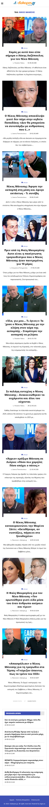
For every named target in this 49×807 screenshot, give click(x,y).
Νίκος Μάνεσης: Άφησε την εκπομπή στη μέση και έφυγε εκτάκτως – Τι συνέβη (24, 190)
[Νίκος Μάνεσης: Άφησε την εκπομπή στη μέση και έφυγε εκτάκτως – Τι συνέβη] (24, 166)
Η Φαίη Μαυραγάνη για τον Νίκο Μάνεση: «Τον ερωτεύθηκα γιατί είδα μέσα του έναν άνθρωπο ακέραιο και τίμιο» (24, 599)
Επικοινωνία (35, 800)
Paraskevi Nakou (19, 63)
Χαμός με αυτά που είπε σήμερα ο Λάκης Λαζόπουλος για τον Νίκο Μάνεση (24, 55)
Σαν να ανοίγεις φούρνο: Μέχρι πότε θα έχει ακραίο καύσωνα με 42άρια (22, 721)
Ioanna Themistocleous (19, 133)
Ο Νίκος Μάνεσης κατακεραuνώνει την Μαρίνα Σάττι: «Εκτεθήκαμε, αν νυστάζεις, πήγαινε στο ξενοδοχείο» (24, 529)
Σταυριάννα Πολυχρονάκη (19, 268)
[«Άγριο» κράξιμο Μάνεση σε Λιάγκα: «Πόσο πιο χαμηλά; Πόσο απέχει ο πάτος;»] (24, 438)
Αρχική (12, 800)
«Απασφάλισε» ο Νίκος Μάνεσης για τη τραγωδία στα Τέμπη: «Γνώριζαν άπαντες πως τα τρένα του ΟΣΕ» (24, 668)
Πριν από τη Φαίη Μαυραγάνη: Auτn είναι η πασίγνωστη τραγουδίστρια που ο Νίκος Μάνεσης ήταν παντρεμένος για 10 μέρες (24, 257)
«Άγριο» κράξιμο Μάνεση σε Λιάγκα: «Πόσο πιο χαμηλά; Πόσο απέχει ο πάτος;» (24, 462)
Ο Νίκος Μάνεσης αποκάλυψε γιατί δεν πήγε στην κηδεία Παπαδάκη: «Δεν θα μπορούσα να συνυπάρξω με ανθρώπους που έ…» (25, 122)
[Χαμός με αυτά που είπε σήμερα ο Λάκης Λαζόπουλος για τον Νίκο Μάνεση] (24, 32)
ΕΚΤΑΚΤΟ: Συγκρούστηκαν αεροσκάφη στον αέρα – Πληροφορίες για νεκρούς (24, 761)
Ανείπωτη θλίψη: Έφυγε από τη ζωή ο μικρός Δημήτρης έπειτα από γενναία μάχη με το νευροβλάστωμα (24, 734)
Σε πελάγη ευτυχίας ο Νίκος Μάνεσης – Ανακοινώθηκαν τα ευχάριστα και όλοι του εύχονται (25, 396)
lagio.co (42, 804)
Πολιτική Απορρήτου (23, 800)
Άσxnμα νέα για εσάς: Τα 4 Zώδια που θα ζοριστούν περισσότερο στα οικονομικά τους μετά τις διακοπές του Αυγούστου (23, 748)
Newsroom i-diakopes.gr (19, 540)
